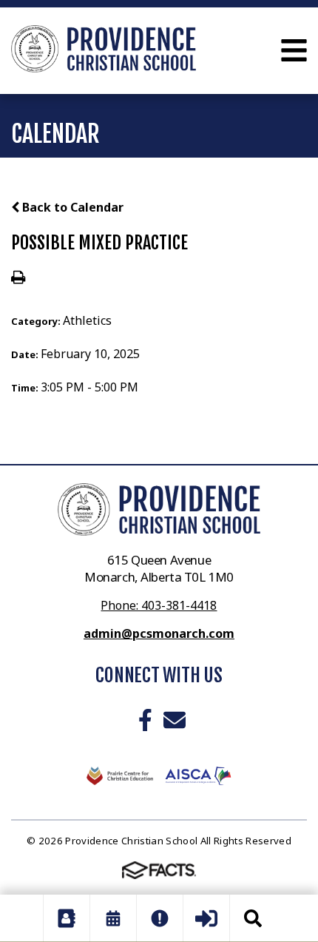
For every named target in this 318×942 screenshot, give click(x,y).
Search (253, 918)
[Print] (18, 278)
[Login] (206, 918)
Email (175, 720)
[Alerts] (160, 918)
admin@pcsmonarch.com (159, 633)
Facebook (145, 720)
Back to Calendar (71, 207)
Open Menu (294, 50)
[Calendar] (113, 918)
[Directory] (66, 918)
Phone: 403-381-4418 (159, 605)
